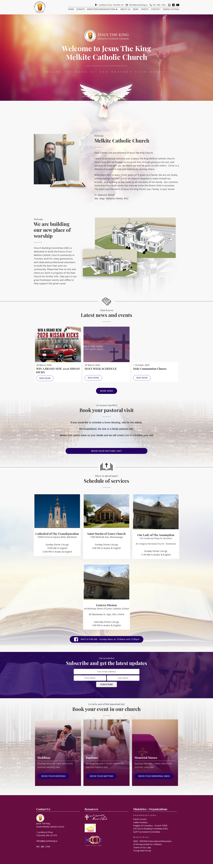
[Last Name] (123, 678)
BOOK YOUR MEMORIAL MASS (154, 776)
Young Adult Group (142, 850)
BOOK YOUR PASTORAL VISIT (106, 450)
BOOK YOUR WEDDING (53, 776)
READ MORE (45, 378)
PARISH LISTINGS (171, 9)
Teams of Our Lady (142, 847)
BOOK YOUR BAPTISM (101, 776)
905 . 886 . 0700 (159, 5)
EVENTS (145, 9)
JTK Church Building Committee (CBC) (150, 828)
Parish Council (139, 819)
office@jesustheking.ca (138, 5)
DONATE (80, 9)
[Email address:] (106, 671)
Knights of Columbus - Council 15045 (150, 825)
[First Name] (90, 678)
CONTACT (155, 9)
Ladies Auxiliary (140, 822)
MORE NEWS (106, 390)
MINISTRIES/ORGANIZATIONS (101, 9)
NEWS (136, 9)
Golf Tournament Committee (146, 831)
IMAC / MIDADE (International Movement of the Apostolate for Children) (152, 843)
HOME (71, 9)
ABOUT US (125, 9)
